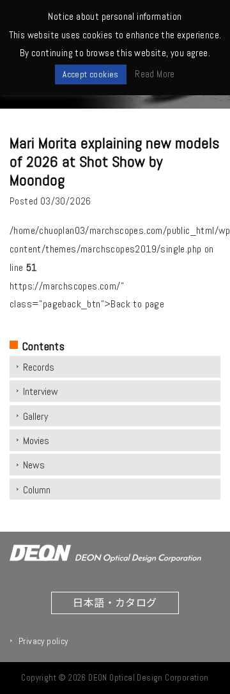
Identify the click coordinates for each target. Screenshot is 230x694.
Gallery (35, 416)
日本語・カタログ (115, 602)
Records (38, 367)
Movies (36, 440)
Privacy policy (43, 641)
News (34, 465)
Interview (40, 391)
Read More (155, 74)
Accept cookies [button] (91, 74)
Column (36, 490)
